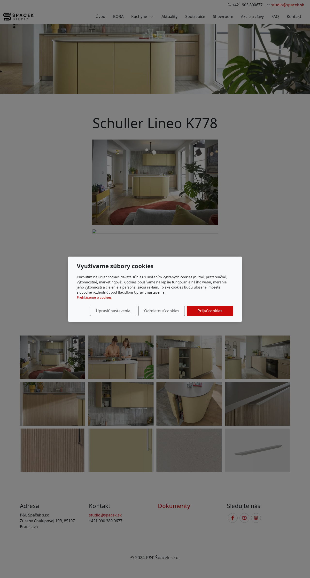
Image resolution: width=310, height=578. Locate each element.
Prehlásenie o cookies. (95, 297)
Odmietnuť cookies (161, 310)
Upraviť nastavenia (113, 310)
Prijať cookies (210, 310)
